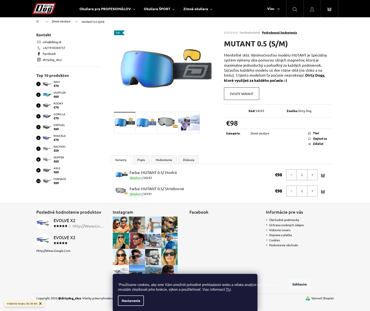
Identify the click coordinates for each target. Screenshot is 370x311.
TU (228, 289)
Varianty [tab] (121, 160)
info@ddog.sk (52, 42)
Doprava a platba (280, 235)
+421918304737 (54, 48)
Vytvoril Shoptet (322, 298)
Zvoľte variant (241, 94)
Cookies (274, 240)
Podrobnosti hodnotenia (279, 32)
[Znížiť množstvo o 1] (291, 175)
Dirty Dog (304, 111)
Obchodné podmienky (284, 220)
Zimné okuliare (260, 133)
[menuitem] (107, 8)
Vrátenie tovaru (280, 230)
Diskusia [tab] (188, 160)
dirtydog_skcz (52, 60)
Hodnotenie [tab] (164, 160)
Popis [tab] (141, 160)
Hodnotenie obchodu (283, 245)
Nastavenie (131, 300)
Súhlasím (299, 284)
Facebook (49, 53)
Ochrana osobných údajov (286, 225)
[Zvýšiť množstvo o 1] (312, 175)
